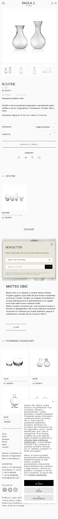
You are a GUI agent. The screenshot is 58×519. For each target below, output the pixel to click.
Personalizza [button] (39, 498)
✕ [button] (53, 401)
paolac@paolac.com (10, 478)
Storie (4, 436)
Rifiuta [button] (39, 491)
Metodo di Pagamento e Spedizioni (17, 456)
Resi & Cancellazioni (10, 458)
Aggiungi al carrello (29, 144)
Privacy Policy (8, 500)
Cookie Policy (21, 500)
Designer (5, 439)
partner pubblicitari (38, 475)
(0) (56, 3)
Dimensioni (6, 127)
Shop (4, 434)
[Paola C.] (29, 3)
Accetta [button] (38, 484)
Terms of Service (9, 506)
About (4, 442)
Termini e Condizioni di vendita (15, 453)
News (4, 444)
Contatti (5, 447)
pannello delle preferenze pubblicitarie (36, 441)
